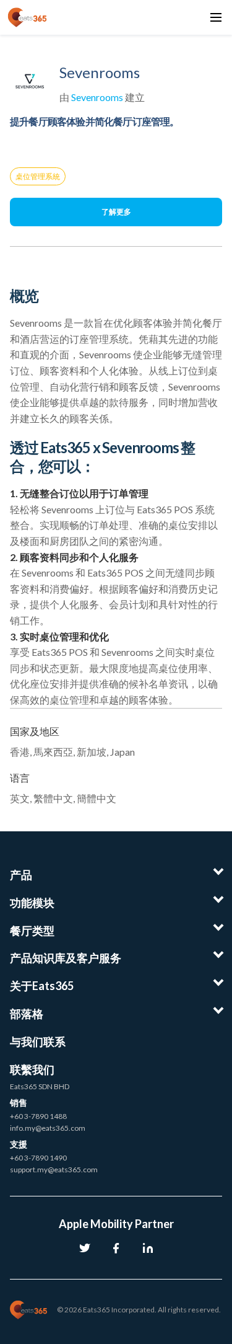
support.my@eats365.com (54, 1169)
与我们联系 (38, 1041)
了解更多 (116, 211)
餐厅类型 (32, 930)
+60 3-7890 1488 (38, 1116)
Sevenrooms (97, 97)
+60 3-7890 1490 (38, 1157)
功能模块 (32, 902)
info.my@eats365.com (47, 1128)
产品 (21, 875)
